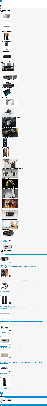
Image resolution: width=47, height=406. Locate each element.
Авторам (2, 2)
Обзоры (2, 62)
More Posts (1, 391)
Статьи (2, 209)
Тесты (2, 107)
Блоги (3, 252)
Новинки (2, 158)
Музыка (2, 251)
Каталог (2, 11)
